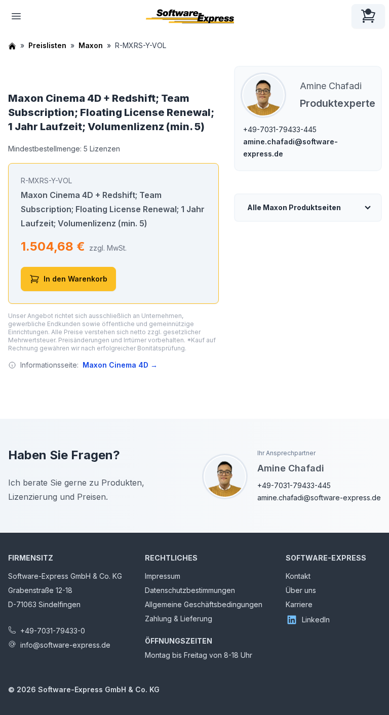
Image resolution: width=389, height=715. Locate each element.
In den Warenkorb (75, 278)
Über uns (301, 590)
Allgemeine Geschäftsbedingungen (203, 604)
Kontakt (298, 576)
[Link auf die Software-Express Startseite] (190, 16)
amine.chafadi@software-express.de (319, 497)
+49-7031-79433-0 (52, 630)
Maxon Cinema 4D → (120, 365)
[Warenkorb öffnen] (368, 16)
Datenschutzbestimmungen (190, 590)
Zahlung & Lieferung (178, 618)
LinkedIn (316, 619)
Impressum (162, 576)
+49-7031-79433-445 (280, 129)
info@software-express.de (65, 645)
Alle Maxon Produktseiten (294, 207)
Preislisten (47, 45)
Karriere (299, 604)
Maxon (91, 45)
